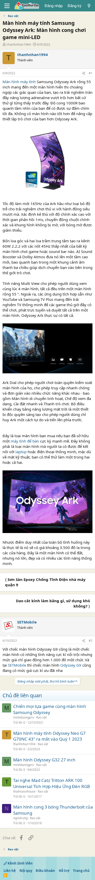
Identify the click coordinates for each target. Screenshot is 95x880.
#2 (90, 640)
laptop (21, 451)
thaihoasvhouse (24, 791)
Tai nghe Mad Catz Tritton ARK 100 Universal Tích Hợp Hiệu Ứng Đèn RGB (51, 783)
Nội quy (26, 870)
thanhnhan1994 (19, 44)
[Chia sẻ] (83, 73)
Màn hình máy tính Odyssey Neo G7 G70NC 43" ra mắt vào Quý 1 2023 (49, 736)
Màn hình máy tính (19, 81)
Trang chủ (81, 870)
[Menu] (7, 6)
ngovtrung (20, 818)
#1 (90, 73)
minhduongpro (23, 717)
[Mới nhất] (89, 5)
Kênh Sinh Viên (20, 863)
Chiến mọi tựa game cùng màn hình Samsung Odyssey (49, 709)
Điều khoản (45, 870)
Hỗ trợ (64, 870)
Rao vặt (41, 717)
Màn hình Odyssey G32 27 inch (44, 760)
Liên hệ (10, 870)
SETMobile (17, 665)
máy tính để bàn (25, 441)
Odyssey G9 (70, 665)
